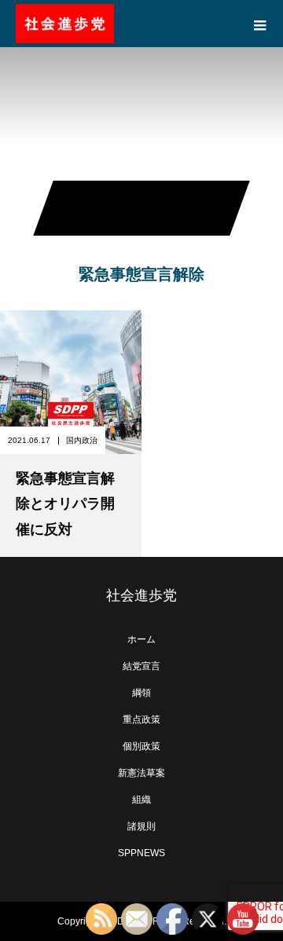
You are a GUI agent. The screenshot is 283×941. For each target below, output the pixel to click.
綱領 (141, 692)
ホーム (141, 639)
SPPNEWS (141, 853)
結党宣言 (141, 666)
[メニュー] (259, 23)
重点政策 (141, 719)
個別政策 (141, 746)
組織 (141, 799)
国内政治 (81, 440)
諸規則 (141, 826)
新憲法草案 (141, 772)
